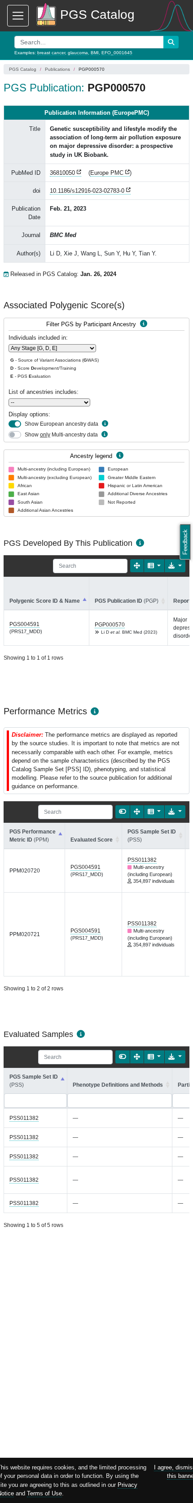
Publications (57, 69)
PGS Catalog (22, 69)
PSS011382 (142, 860)
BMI (95, 52)
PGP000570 (110, 625)
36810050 (62, 172)
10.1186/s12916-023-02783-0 (87, 190)
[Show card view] (122, 812)
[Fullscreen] (137, 566)
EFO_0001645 (116, 52)
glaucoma (78, 52)
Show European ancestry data (61, 424)
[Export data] (175, 566)
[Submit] (171, 42)
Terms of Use (44, 1493)
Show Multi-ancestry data (61, 435)
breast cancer (51, 52)
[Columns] (154, 566)
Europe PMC (106, 172)
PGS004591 (24, 624)
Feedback (185, 542)
